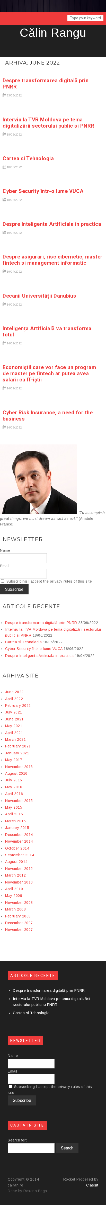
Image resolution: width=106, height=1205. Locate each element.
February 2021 (18, 746)
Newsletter (23, 539)
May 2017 (13, 760)
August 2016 (16, 773)
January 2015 (17, 828)
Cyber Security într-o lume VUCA (43, 191)
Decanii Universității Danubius (39, 296)
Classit (92, 1185)
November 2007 (19, 929)
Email (5, 566)
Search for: (17, 1140)
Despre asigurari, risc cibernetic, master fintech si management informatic (53, 260)
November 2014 (19, 841)
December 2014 (19, 835)
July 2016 (13, 780)
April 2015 (14, 814)
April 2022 (14, 699)
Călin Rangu (53, 32)
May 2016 (13, 787)
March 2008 (15, 909)
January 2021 (17, 753)
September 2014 (19, 855)
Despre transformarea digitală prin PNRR (41, 623)
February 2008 (18, 916)
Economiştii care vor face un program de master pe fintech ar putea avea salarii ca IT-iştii (49, 373)
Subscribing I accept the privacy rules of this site (48, 581)
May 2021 (13, 726)
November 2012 (19, 869)
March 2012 (15, 875)
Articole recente (31, 606)
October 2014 (17, 848)
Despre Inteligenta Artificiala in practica (52, 224)
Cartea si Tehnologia (28, 158)
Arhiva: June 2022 (32, 63)
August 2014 (16, 862)
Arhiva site (21, 676)
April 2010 (14, 889)
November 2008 (19, 902)
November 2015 (19, 801)
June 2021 (14, 719)
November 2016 (19, 767)
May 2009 (13, 896)
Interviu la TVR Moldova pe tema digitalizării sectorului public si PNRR (48, 123)
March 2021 (15, 739)
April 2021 (14, 733)
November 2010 (19, 882)
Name (5, 550)
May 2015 (13, 807)
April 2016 (14, 794)
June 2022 (14, 692)
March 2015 (15, 821)
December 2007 (19, 923)
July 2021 (13, 712)
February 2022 (18, 705)
